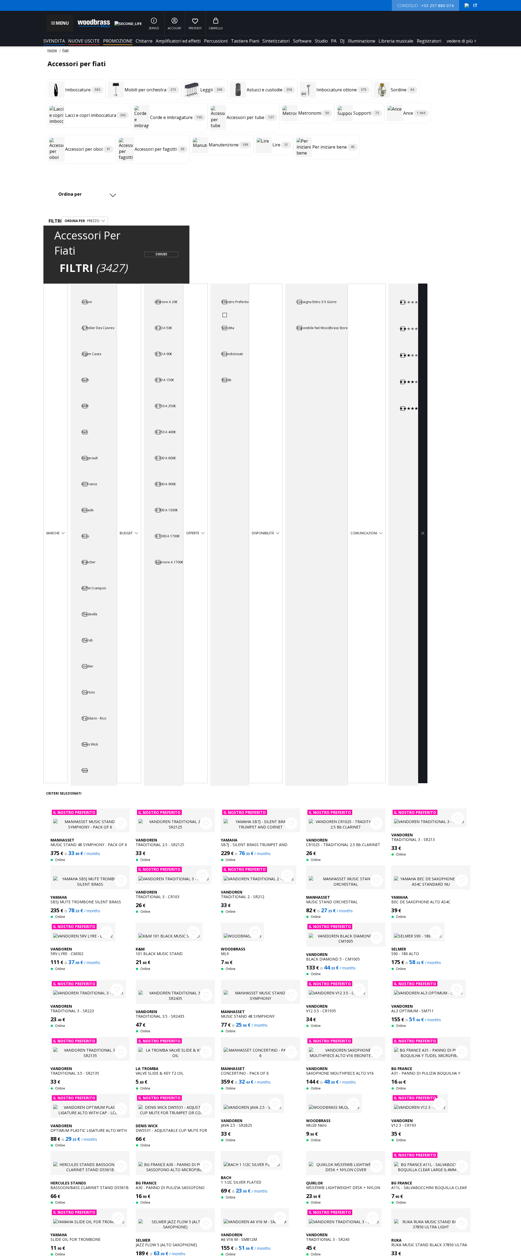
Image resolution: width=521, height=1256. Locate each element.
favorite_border (120, 823)
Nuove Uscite (84, 41)
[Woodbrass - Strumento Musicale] (91, 23)
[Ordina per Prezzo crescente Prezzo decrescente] (86, 194)
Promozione (117, 41)
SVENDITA (54, 41)
